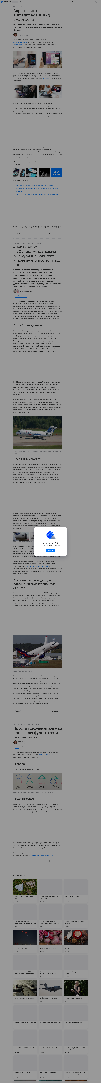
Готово (50, 550)
